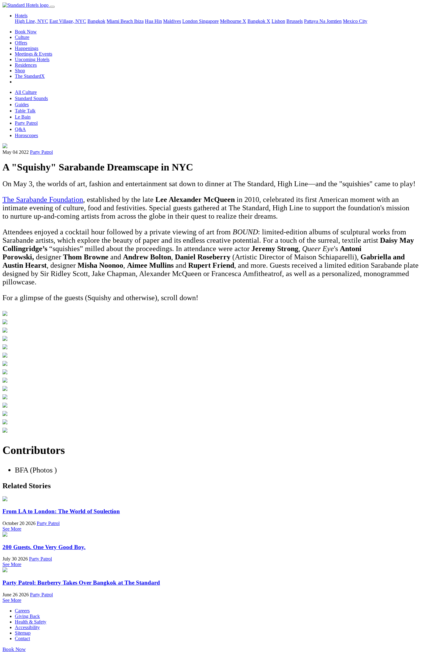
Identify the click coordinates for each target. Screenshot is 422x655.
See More (11, 528)
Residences (26, 65)
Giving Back (27, 616)
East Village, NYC (67, 21)
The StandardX (30, 76)
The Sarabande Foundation (42, 199)
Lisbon (278, 21)
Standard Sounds (31, 98)
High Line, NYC (31, 21)
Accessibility (27, 627)
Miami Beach (120, 21)
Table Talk (25, 110)
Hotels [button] (21, 15)
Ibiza (139, 21)
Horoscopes (26, 135)
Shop (20, 70)
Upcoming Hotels (32, 59)
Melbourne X (233, 21)
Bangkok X (258, 21)
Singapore (209, 21)
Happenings (26, 48)
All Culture (26, 92)
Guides (22, 104)
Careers (22, 610)
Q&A (20, 129)
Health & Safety (30, 621)
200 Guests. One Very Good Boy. (44, 547)
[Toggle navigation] (52, 7)
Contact (22, 638)
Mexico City (355, 21)
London (190, 21)
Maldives (172, 21)
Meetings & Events (33, 54)
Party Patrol (26, 123)
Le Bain (23, 117)
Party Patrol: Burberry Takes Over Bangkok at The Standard (81, 582)
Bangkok (96, 21)
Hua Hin (153, 21)
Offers (21, 42)
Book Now (26, 31)
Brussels (294, 21)
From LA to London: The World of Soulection (61, 511)
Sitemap (23, 633)
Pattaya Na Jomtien (323, 21)
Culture (22, 37)
